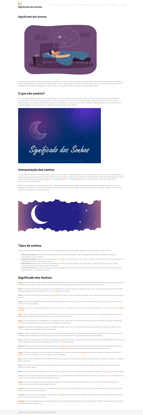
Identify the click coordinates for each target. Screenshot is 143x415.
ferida (85, 352)
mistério (62, 340)
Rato (19, 359)
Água (20, 314)
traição (53, 295)
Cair (19, 375)
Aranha (20, 301)
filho (107, 371)
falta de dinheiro (66, 348)
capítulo (57, 291)
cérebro (96, 103)
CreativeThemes (51, 412)
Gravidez (21, 308)
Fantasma (21, 401)
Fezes (20, 320)
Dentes (20, 282)
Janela (20, 388)
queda (47, 335)
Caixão (20, 382)
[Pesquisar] (124, 5)
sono (59, 98)
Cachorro (21, 327)
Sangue (20, 352)
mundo (64, 177)
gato (77, 340)
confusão (61, 394)
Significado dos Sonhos (30, 7)
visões (62, 259)
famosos (47, 179)
